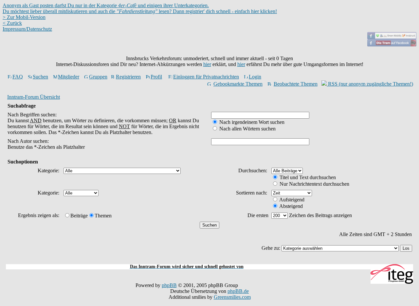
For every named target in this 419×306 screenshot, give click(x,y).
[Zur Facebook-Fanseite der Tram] (391, 44)
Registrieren (128, 76)
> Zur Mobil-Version (24, 17)
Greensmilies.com (232, 297)
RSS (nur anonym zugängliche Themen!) (370, 84)
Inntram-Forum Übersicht (33, 97)
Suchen (40, 76)
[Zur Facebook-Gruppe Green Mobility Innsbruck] (391, 37)
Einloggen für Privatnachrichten (206, 76)
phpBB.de (238, 291)
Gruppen (98, 76)
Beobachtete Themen (296, 84)
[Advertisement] (209, 260)
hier (207, 64)
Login (255, 76)
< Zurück (12, 23)
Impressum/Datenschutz (27, 29)
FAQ (17, 76)
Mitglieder (68, 76)
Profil (156, 76)
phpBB (169, 285)
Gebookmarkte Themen (238, 84)
